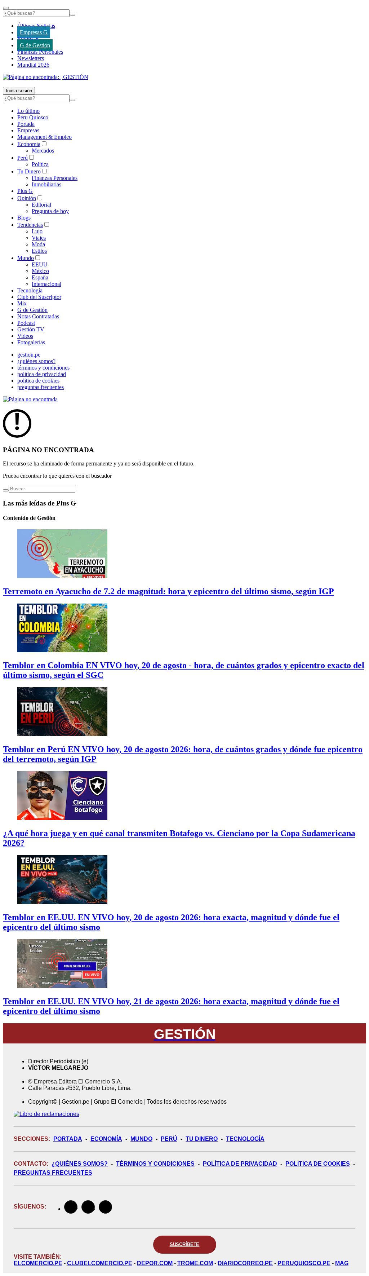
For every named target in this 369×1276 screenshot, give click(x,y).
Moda (38, 244)
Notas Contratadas (38, 316)
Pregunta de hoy (50, 211)
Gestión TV (30, 329)
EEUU (40, 264)
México (40, 271)
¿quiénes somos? (36, 361)
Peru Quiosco (32, 117)
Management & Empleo (44, 137)
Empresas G (34, 32)
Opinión (26, 198)
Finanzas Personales (40, 52)
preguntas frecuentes (40, 387)
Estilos (39, 251)
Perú (22, 158)
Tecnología (30, 290)
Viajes (39, 238)
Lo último (28, 111)
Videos (25, 336)
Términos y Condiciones (155, 1164)
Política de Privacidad (240, 1164)
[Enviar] (72, 15)
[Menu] (6, 8)
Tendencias (30, 225)
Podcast (26, 323)
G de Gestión (35, 45)
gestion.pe (28, 355)
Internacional (46, 284)
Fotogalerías (31, 342)
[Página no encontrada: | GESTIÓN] (45, 77)
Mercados (43, 150)
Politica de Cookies (317, 1164)
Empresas (28, 39)
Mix (22, 303)
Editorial (41, 205)
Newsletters (30, 58)
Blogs (24, 218)
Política (40, 164)
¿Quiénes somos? (80, 1164)
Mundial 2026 (33, 65)
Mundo (25, 258)
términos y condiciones (43, 368)
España (40, 277)
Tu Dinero (29, 171)
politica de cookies (38, 380)
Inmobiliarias (46, 184)
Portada (26, 124)
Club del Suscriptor (39, 297)
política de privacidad (41, 374)
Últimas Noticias (36, 26)
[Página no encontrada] (30, 399)
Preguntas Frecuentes (53, 1173)
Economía (28, 144)
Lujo (37, 231)
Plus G (25, 191)
